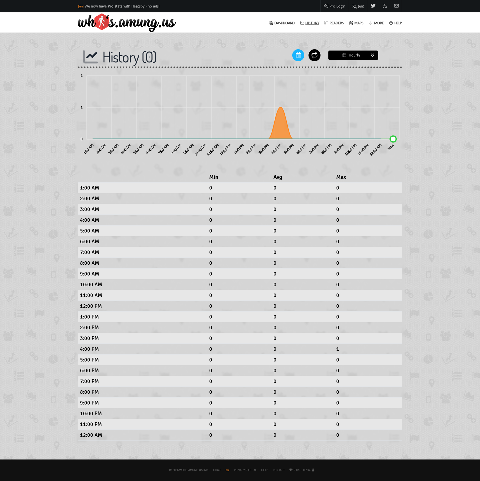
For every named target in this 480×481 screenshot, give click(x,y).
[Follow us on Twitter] (373, 6)
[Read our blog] (385, 6)
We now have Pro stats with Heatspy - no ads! (122, 6)
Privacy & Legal (245, 470)
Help (264, 470)
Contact (279, 470)
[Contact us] (396, 6)
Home (217, 470)
